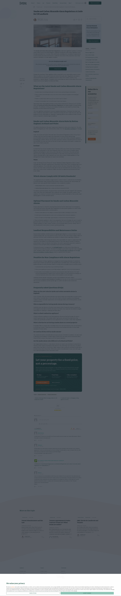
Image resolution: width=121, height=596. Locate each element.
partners (13, 586)
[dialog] (60, 585)
